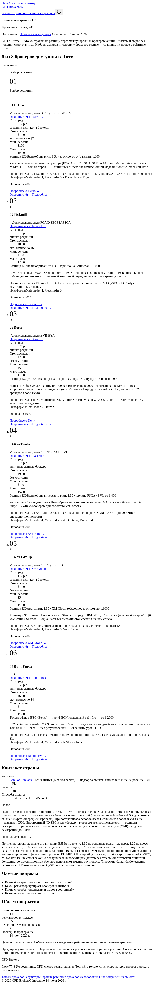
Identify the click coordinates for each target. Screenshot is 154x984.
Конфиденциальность (120, 977)
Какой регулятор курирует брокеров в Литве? (37, 886)
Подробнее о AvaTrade (27, 533)
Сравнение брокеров (40, 13)
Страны (45, 977)
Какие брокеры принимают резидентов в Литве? (39, 882)
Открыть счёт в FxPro (26, 116)
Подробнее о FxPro (25, 191)
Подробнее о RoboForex (28, 755)
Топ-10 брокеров (13, 977)
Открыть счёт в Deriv (26, 339)
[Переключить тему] (59, 12)
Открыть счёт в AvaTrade (29, 455)
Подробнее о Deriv (24, 420)
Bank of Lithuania (21, 780)
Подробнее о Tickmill (26, 304)
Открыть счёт (21, 194)
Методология (88, 977)
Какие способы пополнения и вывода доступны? (39, 889)
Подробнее (41, 194)
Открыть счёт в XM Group (30, 568)
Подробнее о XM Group (28, 643)
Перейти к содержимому (18, 3)
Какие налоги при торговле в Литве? (31, 893)
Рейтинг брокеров (14, 13)
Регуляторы (32, 977)
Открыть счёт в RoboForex (30, 677)
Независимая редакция (35, 34)
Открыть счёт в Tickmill (28, 226)
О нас (101, 977)
